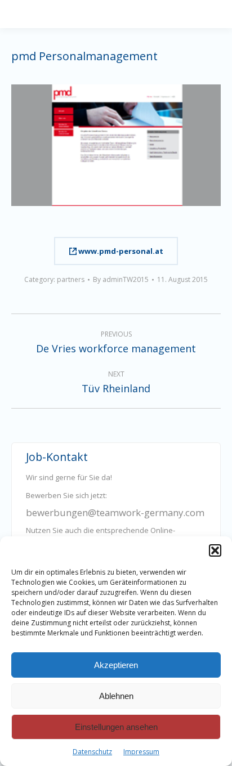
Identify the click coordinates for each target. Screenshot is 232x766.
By (121, 279)
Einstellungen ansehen (116, 727)
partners (70, 279)
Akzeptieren (116, 665)
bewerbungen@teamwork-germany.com (115, 512)
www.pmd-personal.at (120, 251)
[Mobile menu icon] (221, 14)
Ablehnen (116, 696)
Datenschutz (92, 751)
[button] (215, 550)
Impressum (141, 751)
